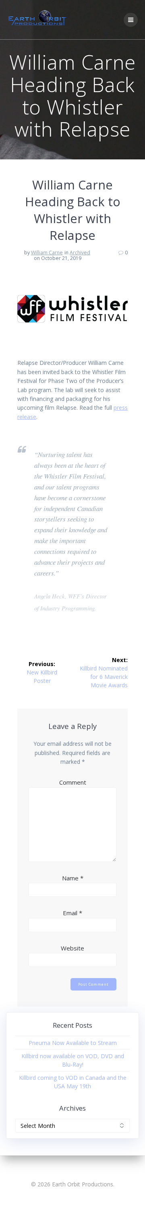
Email (72, 913)
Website (72, 948)
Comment (72, 782)
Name (72, 878)
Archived (80, 252)
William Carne (47, 252)
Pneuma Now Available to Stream (73, 1043)
